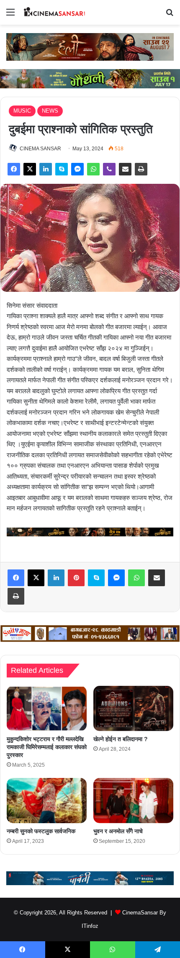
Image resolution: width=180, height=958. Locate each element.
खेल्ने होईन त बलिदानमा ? (120, 739)
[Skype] (61, 169)
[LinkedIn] (45, 169)
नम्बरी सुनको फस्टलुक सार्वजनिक (41, 831)
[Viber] (109, 169)
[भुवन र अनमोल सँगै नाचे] (133, 800)
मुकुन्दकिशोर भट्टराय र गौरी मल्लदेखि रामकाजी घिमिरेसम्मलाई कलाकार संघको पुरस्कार (47, 747)
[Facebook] (14, 169)
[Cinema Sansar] (54, 12)
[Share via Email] (125, 169)
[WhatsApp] (93, 169)
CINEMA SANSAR (40, 149)
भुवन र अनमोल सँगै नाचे (118, 831)
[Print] (141, 169)
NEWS (50, 111)
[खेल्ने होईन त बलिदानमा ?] (133, 708)
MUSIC (22, 111)
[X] (29, 169)
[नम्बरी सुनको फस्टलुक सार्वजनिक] (47, 800)
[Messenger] (77, 169)
